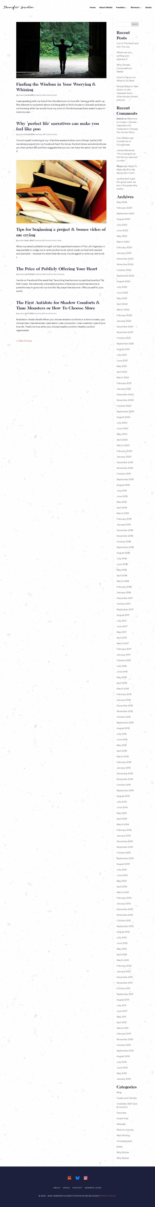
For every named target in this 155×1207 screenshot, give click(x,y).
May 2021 (122, 366)
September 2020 (125, 412)
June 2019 (122, 496)
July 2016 (122, 666)
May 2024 (122, 202)
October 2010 (124, 1045)
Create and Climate (127, 1098)
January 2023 (124, 253)
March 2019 (123, 513)
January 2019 (124, 525)
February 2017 (124, 649)
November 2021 (125, 332)
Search (135, 24)
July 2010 (122, 1062)
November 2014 (125, 779)
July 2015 (122, 734)
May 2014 (122, 813)
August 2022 (123, 281)
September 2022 (125, 276)
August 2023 (123, 219)
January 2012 (124, 972)
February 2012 (124, 966)
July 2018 (122, 559)
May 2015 (122, 745)
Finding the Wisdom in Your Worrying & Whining (56, 87)
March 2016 (123, 689)
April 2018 (122, 576)
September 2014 (125, 791)
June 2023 (122, 231)
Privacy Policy (108, 1196)
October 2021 (124, 338)
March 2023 (123, 242)
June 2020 (122, 429)
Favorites (61, 274)
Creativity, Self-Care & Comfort (46, 95)
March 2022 (123, 310)
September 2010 (125, 1051)
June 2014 (122, 808)
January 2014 (124, 836)
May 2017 (121, 632)
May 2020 (122, 434)
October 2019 (124, 474)
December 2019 (125, 462)
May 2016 (122, 677)
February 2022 (124, 315)
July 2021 (122, 355)
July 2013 (122, 870)
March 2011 (122, 1028)
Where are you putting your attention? (124, 56)
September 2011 (125, 994)
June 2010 (122, 1068)
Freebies (120, 8)
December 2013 (125, 841)
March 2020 (123, 445)
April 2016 (122, 683)
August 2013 (123, 864)
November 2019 (125, 468)
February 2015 (124, 762)
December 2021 (125, 327)
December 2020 (125, 395)
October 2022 (124, 270)
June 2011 (122, 1011)
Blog (119, 1092)
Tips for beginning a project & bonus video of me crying (61, 232)
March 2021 (123, 378)
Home (93, 8)
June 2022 (122, 293)
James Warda (124, 150)
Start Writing (123, 1135)
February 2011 (124, 1034)
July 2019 (122, 491)
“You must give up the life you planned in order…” (127, 157)
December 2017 (125, 598)
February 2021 (124, 383)
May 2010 (122, 1073)
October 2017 (123, 604)
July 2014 (122, 802)
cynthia (120, 179)
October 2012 (124, 921)
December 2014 (125, 774)
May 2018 (122, 570)
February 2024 (124, 208)
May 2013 (122, 881)
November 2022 (125, 264)
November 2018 (125, 536)
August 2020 (123, 417)
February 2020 (124, 451)
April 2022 (122, 304)
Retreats (135, 8)
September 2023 (125, 214)
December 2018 (125, 530)
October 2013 (124, 853)
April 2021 (122, 372)
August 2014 (123, 796)
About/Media (105, 8)
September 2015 (125, 723)
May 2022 (122, 298)
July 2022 (122, 287)
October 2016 (124, 660)
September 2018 (125, 547)
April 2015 (122, 751)
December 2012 (125, 909)
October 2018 (124, 542)
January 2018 (124, 593)
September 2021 (125, 344)
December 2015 (125, 706)
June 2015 (122, 740)
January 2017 (123, 655)
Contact (77, 1188)
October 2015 (124, 717)
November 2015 (125, 711)
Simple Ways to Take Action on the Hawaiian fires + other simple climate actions (127, 93)
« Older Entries (24, 341)
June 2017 (122, 627)
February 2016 (124, 694)
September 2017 (125, 610)
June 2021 (122, 361)
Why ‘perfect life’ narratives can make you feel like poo (57, 126)
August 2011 (123, 1000)
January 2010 (124, 1079)
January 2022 (124, 321)
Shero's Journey (125, 1130)
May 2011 (121, 1017)
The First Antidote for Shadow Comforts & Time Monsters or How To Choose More (58, 305)
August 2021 (123, 349)
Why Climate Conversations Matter (124, 68)
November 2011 (124, 983)
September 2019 (125, 479)
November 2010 (125, 1039)
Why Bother (123, 1152)
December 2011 (124, 977)
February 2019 (124, 519)
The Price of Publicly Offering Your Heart (56, 269)
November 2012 (125, 915)
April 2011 (122, 1022)
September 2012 (125, 926)
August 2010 (123, 1056)
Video (59, 240)
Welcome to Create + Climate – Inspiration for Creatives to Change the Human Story (127, 126)
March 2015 (123, 757)
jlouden (21, 95)
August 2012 (123, 932)
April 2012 (122, 955)
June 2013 (122, 875)
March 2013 (123, 892)
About (57, 1188)
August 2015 (123, 728)
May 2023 (122, 236)
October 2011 (123, 989)
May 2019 (122, 502)
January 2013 (124, 904)
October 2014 (124, 785)
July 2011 (121, 1005)
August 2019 (123, 485)
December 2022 (125, 259)
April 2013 (122, 887)
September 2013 (125, 858)
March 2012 (123, 960)
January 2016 (124, 700)
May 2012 (122, 949)
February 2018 (124, 587)
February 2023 (124, 248)
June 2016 (122, 672)
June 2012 (122, 943)
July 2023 (122, 225)
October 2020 (124, 406)
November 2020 (125, 400)
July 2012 (122, 938)
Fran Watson (123, 138)
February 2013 (124, 898)
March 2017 (123, 643)
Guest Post (122, 1119)
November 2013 (125, 847)
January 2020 (124, 457)
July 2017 (121, 621)
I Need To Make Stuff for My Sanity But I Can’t (127, 169)
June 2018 (122, 564)
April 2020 (122, 440)
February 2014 (124, 830)
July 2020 (122, 423)
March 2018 (123, 581)
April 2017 (122, 638)
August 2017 (123, 615)
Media (66, 1188)
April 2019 (122, 508)
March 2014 (123, 824)
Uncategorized (124, 1141)
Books (148, 8)
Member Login (93, 1188)
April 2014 (122, 819)
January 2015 (124, 768)
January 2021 (124, 389)
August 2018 (123, 553)
